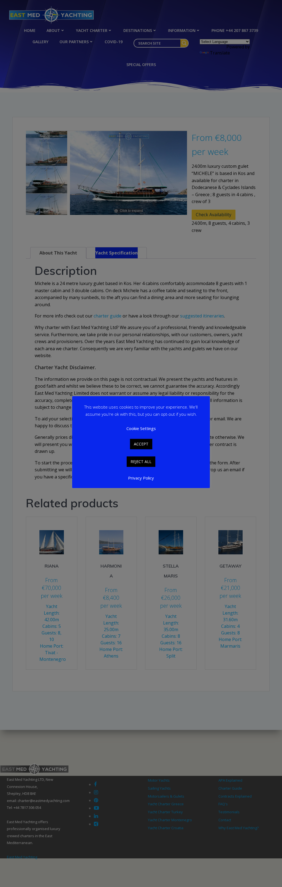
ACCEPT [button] (141, 444)
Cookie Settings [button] (141, 428)
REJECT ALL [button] (141, 461)
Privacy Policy (141, 478)
